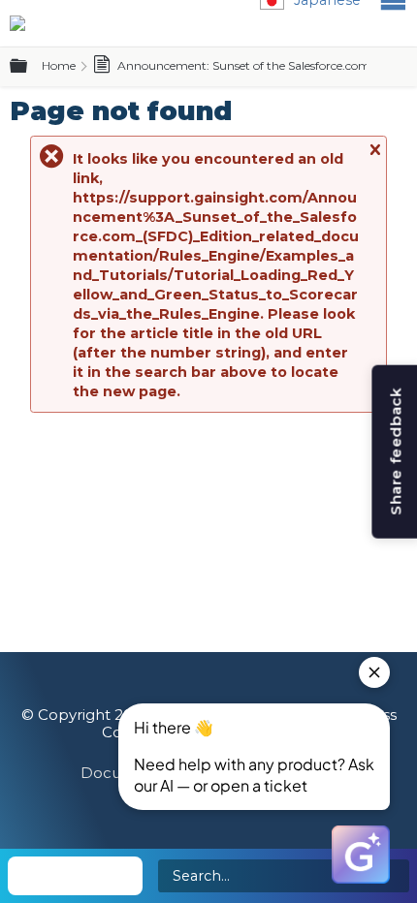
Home (59, 65)
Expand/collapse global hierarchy (30, 67)
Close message (374, 158)
